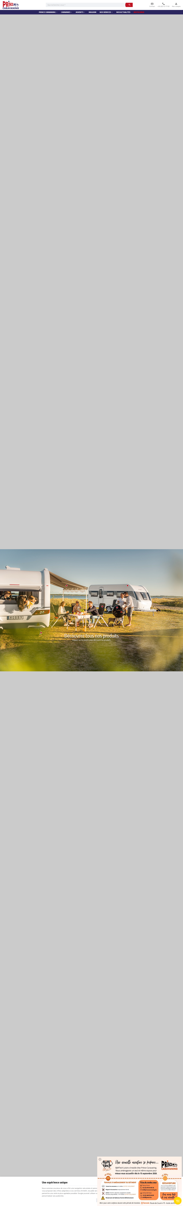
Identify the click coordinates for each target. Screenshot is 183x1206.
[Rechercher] (129, 5)
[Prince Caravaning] (10, 4)
